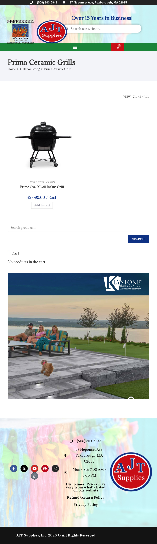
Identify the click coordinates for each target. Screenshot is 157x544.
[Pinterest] (45, 468)
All (146, 96)
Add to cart (42, 205)
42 (139, 96)
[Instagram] (55, 468)
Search (138, 239)
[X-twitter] (24, 468)
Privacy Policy (86, 504)
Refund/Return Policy (85, 497)
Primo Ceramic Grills (57, 69)
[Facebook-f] (13, 468)
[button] (75, 47)
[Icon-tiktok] (34, 476)
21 (134, 96)
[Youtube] (34, 468)
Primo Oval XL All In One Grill (42, 187)
